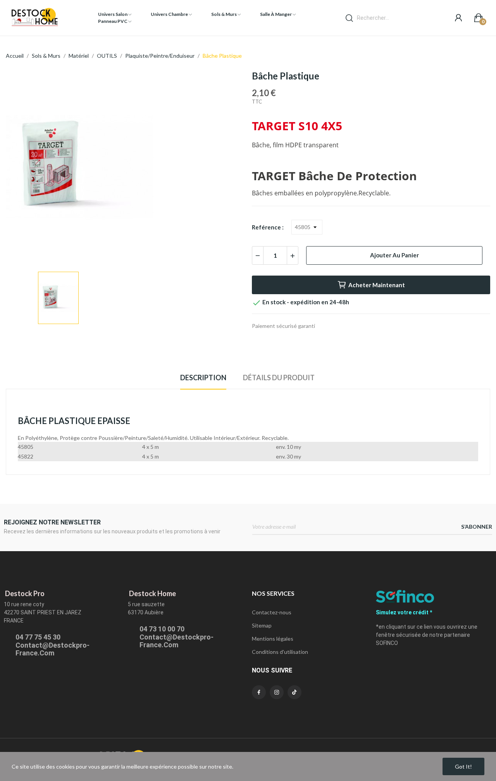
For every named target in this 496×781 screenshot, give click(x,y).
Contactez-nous (271, 612)
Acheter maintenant (376, 284)
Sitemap (262, 625)
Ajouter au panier (394, 255)
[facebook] (259, 692)
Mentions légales (272, 638)
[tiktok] (294, 692)
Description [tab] (203, 377)
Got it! (463, 766)
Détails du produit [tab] (279, 377)
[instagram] (277, 692)
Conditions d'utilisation (280, 651)
